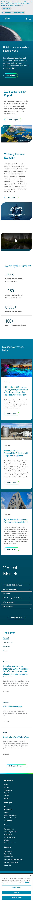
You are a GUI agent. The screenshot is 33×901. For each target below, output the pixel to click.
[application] (16, 241)
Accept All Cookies (16, 897)
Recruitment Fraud (9, 843)
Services (6, 796)
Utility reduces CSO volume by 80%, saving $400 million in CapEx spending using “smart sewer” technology (16, 391)
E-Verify (6, 840)
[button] (16, 241)
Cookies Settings (16, 887)
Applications (8, 790)
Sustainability (8, 809)
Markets (6, 787)
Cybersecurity (8, 821)
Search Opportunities (10, 832)
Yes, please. (6, 8)
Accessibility (8, 834)
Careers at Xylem (9, 829)
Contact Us (7, 865)
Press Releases (7, 642)
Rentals (6, 798)
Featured (6, 638)
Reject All (16, 892)
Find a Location (8, 857)
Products (6, 793)
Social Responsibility (10, 815)
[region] (16, 887)
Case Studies (8, 854)
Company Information (10, 818)
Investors (7, 812)
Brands (6, 784)
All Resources (8, 851)
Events (5, 651)
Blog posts (6, 646)
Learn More (10, 75)
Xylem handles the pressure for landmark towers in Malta (16, 520)
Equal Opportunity (9, 837)
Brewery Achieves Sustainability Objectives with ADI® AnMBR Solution (16, 453)
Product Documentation (11, 862)
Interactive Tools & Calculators (13, 859)
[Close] (31, 876)
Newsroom (7, 807)
